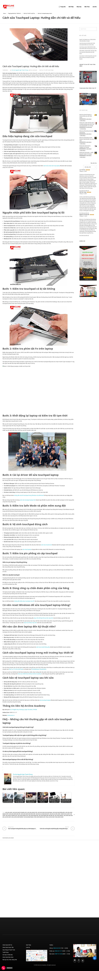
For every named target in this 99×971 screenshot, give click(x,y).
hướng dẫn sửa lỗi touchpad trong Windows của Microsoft (29, 495)
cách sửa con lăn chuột (54, 814)
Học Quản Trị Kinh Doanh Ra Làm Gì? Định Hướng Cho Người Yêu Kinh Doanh (87, 57)
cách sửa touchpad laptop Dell (27, 500)
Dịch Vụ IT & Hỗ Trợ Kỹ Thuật (46, 70)
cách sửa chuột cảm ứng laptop (51, 165)
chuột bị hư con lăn (65, 814)
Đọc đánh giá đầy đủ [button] (84, 190)
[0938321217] (3, 968)
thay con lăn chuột (50, 817)
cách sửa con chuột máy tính (42, 814)
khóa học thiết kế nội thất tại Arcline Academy (29, 674)
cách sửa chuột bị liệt (32, 812)
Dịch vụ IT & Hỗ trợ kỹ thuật (16, 669)
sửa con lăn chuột (7, 817)
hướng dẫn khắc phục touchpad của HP (24, 601)
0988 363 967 (56, 948)
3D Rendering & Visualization (38, 669)
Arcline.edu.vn (10, 715)
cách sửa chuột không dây (43, 647)
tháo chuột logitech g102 (40, 817)
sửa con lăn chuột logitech (17, 817)
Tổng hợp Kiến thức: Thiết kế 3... (14, 13)
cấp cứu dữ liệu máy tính (30, 622)
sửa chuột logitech (59, 815)
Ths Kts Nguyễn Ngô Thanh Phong (20, 70)
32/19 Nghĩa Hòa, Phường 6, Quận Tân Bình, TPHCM (23, 709)
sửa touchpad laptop (45, 700)
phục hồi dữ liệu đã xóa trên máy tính (43, 618)
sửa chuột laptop (26, 549)
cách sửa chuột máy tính (14, 814)
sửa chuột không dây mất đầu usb (46, 815)
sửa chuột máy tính (68, 815)
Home (4, 13)
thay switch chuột (59, 817)
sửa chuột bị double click (11, 815)
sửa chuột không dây (33, 815)
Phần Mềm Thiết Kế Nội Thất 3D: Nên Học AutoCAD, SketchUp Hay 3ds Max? (88, 52)
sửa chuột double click (23, 815)
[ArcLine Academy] (10, 6)
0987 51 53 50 (58, 954)
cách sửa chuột (8, 812)
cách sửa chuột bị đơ (46, 545)
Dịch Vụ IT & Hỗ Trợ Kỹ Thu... (29, 13)
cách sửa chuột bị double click (20, 812)
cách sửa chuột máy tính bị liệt (28, 814)
